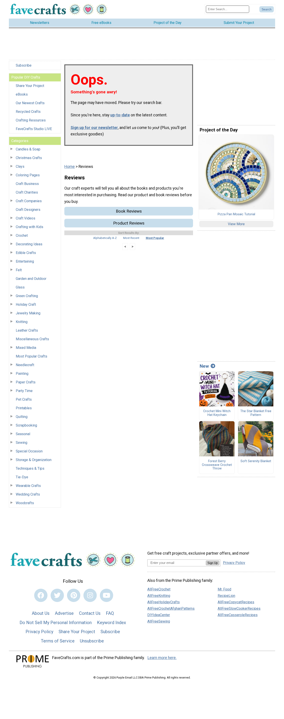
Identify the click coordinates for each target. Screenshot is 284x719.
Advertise (64, 613)
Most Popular (155, 238)
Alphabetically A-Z (105, 238)
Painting (22, 373)
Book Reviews (129, 211)
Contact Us (90, 613)
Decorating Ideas (29, 244)
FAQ (110, 613)
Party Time (24, 391)
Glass (20, 287)
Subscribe (24, 65)
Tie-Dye (22, 477)
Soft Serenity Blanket (256, 461)
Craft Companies (29, 201)
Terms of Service (58, 641)
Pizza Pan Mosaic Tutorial (236, 214)
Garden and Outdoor (31, 279)
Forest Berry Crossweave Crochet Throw (217, 464)
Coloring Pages (28, 175)
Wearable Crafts (28, 486)
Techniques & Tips (30, 468)
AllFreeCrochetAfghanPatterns (171, 608)
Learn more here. (162, 658)
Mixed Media (26, 348)
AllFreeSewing (158, 621)
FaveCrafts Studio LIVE (34, 129)
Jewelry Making (28, 313)
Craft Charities (27, 192)
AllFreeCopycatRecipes (236, 602)
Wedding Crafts (28, 494)
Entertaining (25, 261)
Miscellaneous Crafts (32, 339)
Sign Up (212, 563)
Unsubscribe (92, 641)
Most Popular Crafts (31, 356)
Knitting (22, 322)
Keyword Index (111, 622)
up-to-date (120, 115)
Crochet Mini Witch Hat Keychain (217, 413)
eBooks (22, 94)
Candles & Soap (28, 149)
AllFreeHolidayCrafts (163, 602)
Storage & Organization (33, 460)
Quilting (22, 417)
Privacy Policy (39, 631)
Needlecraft (25, 365)
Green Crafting (27, 296)
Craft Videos (25, 218)
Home (69, 166)
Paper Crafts (26, 382)
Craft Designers (28, 210)
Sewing (21, 442)
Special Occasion (29, 451)
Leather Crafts (27, 330)
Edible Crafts (26, 253)
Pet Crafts (24, 399)
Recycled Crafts (28, 112)
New (204, 366)
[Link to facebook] (40, 595)
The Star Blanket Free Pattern (255, 413)
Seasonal (23, 434)
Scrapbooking (26, 425)
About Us (40, 613)
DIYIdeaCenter (158, 615)
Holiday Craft (26, 304)
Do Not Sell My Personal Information (56, 622)
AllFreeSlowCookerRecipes (239, 608)
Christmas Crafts (29, 158)
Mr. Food (224, 589)
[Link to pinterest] (73, 595)
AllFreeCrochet (158, 589)
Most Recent (131, 238)
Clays (20, 166)
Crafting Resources (31, 120)
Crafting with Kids (29, 227)
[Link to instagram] (90, 595)
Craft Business (27, 184)
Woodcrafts (25, 503)
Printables (24, 408)
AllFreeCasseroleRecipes (238, 615)
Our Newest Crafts (30, 103)
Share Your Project (30, 86)
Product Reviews (128, 223)
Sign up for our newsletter (94, 127)
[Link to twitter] (57, 595)
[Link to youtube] (106, 595)
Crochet (22, 235)
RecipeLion (226, 596)
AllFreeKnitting (158, 596)
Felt (19, 270)
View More (236, 224)
